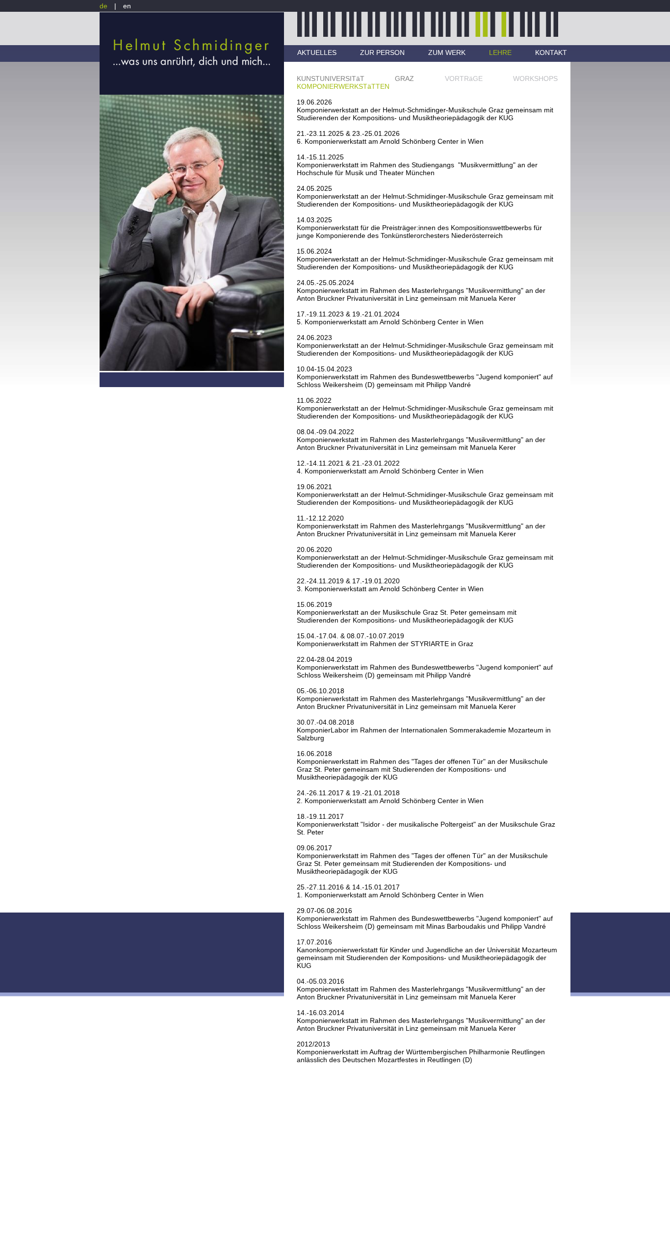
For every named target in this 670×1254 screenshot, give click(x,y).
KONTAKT (551, 52)
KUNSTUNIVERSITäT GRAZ (355, 78)
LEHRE (500, 52)
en (127, 6)
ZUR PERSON (382, 52)
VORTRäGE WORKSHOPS (501, 78)
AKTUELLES (316, 52)
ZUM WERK (446, 52)
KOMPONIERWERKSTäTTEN (343, 86)
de (103, 6)
